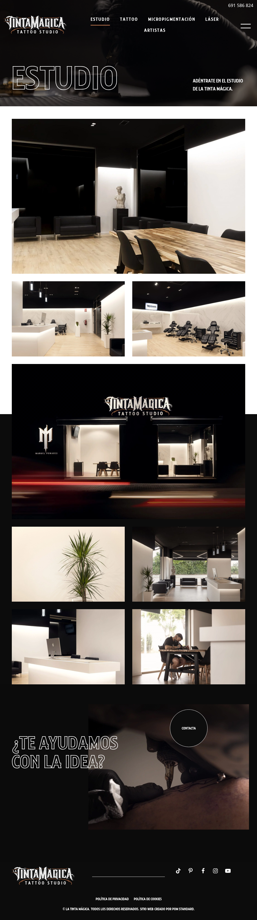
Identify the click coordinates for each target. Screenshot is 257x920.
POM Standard (183, 909)
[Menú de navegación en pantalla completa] (245, 24)
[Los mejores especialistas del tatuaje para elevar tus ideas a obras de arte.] (35, 25)
